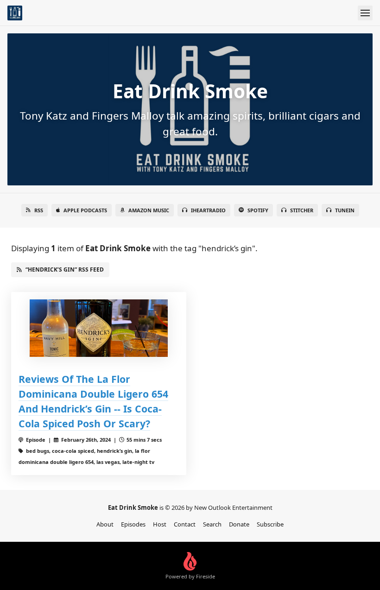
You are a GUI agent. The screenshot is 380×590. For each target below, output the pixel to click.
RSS (38, 210)
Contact (185, 524)
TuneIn (345, 210)
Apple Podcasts (85, 210)
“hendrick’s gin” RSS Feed (64, 269)
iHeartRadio (208, 210)
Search (212, 524)
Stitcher (301, 210)
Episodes (133, 524)
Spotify (257, 210)
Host (159, 524)
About (105, 524)
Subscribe (270, 524)
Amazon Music (148, 210)
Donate (239, 524)
